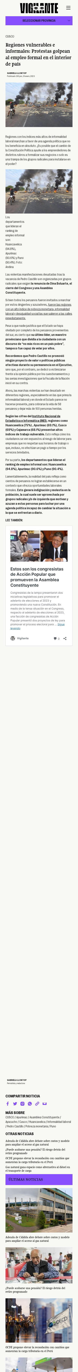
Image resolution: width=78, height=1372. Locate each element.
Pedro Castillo (15, 1126)
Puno (53, 1126)
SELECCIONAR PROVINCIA (39, 20)
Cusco (23, 1122)
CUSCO (9, 36)
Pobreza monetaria (37, 1126)
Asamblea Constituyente (44, 1117)
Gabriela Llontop (17, 73)
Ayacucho (11, 1122)
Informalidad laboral (59, 1122)
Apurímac (21, 1117)
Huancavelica (37, 1122)
